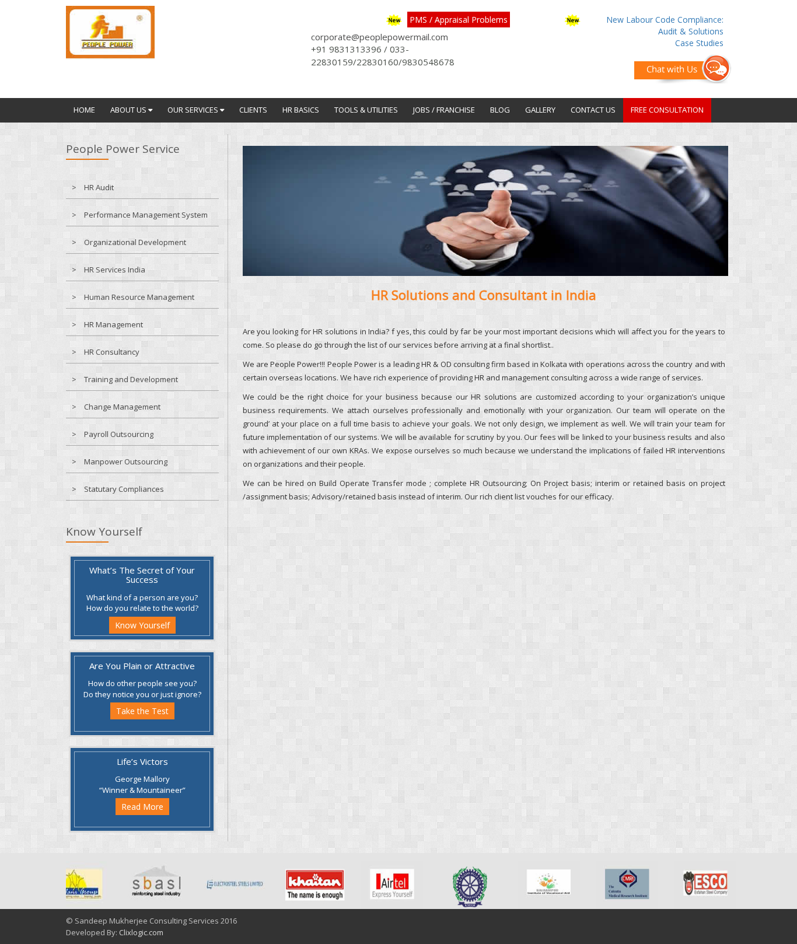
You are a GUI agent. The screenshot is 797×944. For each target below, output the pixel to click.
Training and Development (131, 379)
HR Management (113, 324)
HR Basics (300, 109)
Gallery (540, 109)
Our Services (193, 109)
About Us (129, 109)
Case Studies (699, 42)
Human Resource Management (139, 297)
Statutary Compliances (124, 489)
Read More (142, 806)
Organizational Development (135, 242)
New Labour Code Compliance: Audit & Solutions (664, 25)
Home (84, 109)
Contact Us (593, 109)
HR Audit (99, 187)
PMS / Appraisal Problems (459, 19)
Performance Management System (146, 214)
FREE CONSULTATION (667, 109)
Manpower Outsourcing (125, 461)
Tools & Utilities (366, 109)
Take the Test (142, 710)
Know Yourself (142, 625)
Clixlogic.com (141, 932)
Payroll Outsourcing (118, 434)
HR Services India (114, 269)
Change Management (122, 406)
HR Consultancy (111, 352)
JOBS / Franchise (444, 109)
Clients (253, 109)
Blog (500, 109)
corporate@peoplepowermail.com (379, 37)
